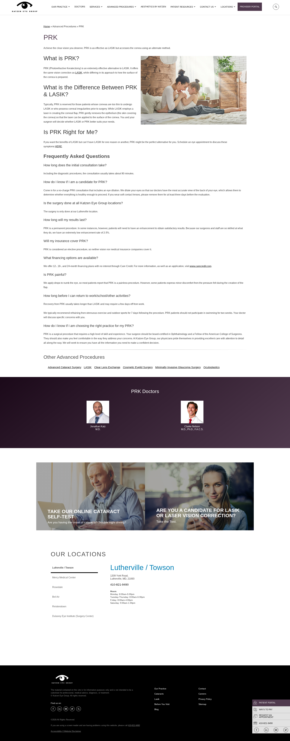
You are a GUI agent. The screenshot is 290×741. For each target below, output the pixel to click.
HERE (58, 146)
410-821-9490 (266, 723)
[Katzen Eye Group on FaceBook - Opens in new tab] (256, 730)
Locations (227, 7)
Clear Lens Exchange (107, 367)
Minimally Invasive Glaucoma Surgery (178, 367)
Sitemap (202, 704)
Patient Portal (267, 703)
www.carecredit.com (200, 266)
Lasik (156, 699)
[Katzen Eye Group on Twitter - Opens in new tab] (286, 730)
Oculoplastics (211, 367)
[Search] (276, 7)
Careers (202, 694)
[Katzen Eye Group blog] (78, 708)
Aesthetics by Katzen (153, 6)
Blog (156, 709)
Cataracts (159, 694)
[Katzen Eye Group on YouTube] (276, 730)
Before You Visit (161, 704)
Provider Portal (250, 6)
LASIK (78, 72)
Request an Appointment (266, 716)
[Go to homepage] (24, 6)
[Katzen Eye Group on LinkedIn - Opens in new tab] (266, 730)
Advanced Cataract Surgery (64, 367)
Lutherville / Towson (142, 568)
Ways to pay (265, 709)
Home (47, 26)
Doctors (79, 6)
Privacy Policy (205, 699)
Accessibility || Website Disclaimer (66, 731)
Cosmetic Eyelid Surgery (138, 367)
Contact (202, 688)
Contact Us (207, 7)
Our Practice (160, 688)
